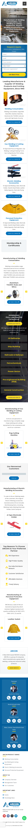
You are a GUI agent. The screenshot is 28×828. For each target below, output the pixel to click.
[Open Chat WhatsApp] (24, 818)
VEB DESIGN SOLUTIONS (17, 825)
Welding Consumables (14, 109)
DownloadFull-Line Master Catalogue (14, 317)
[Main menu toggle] (25, 4)
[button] (2, 292)
